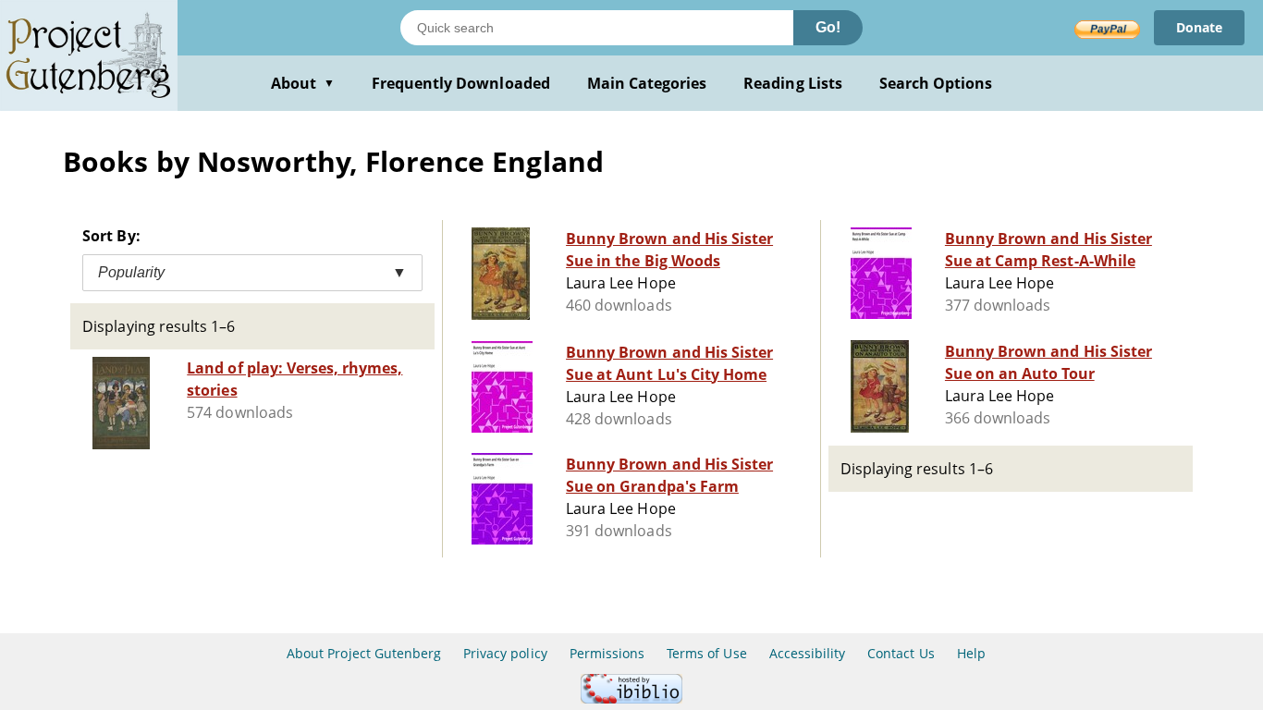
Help (971, 653)
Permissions (607, 653)
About (303, 83)
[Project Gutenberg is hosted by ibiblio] (631, 698)
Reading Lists (792, 83)
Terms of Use (706, 653)
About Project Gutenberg (364, 653)
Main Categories (647, 83)
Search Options (936, 83)
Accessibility (807, 653)
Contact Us (900, 653)
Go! (827, 27)
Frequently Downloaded (461, 83)
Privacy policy (505, 653)
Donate (1199, 27)
